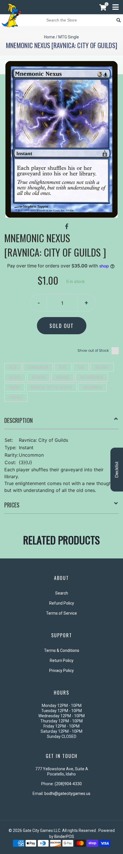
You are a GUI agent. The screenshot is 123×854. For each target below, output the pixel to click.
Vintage (16, 397)
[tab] (61, 422)
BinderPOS (64, 836)
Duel (63, 367)
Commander (37, 367)
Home (49, 37)
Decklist (116, 469)
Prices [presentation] (11, 505)
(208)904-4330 (68, 783)
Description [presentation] (18, 420)
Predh (14, 387)
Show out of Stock (93, 350)
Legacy (15, 377)
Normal (63, 377)
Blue (13, 367)
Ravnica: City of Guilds (51, 387)
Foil (81, 367)
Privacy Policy (61, 670)
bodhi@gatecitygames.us (67, 793)
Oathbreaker (91, 377)
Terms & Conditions (61, 650)
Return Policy (62, 660)
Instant (102, 367)
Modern (38, 377)
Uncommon (92, 387)
